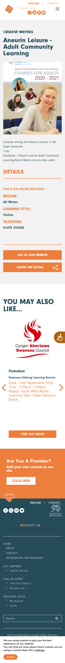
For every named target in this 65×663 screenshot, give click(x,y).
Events (13, 605)
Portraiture (17, 371)
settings (40, 650)
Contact (12, 553)
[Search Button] (57, 618)
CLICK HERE (21, 481)
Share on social (30, 267)
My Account (16, 600)
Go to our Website (32, 255)
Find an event (13, 579)
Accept (10, 657)
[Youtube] (44, 13)
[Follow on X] (34, 12)
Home (7, 543)
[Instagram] (39, 13)
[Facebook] (30, 13)
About (10, 548)
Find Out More (32, 434)
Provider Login (27, 8)
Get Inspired (12, 566)
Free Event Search (20, 583)
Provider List (17, 588)
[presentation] (17, 378)
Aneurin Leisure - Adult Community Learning (28, 46)
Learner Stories (19, 570)
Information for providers (25, 558)
